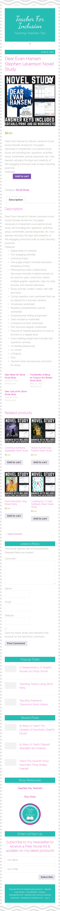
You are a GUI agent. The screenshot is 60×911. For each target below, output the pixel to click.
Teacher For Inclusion (30, 22)
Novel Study (22, 190)
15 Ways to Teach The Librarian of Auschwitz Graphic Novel (37, 729)
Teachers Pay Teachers (30, 788)
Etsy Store (30, 796)
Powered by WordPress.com (32, 898)
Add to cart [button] (14, 462)
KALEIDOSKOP (31, 892)
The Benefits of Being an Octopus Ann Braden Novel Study (41, 378)
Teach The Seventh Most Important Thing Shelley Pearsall (34, 764)
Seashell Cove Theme (33, 895)
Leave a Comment (15, 534)
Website (9, 615)
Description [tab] (16, 199)
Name (9, 588)
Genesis (42, 892)
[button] (30, 43)
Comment (11, 558)
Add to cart (22, 176)
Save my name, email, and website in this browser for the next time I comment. (27, 634)
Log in (47, 898)
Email (8, 602)
